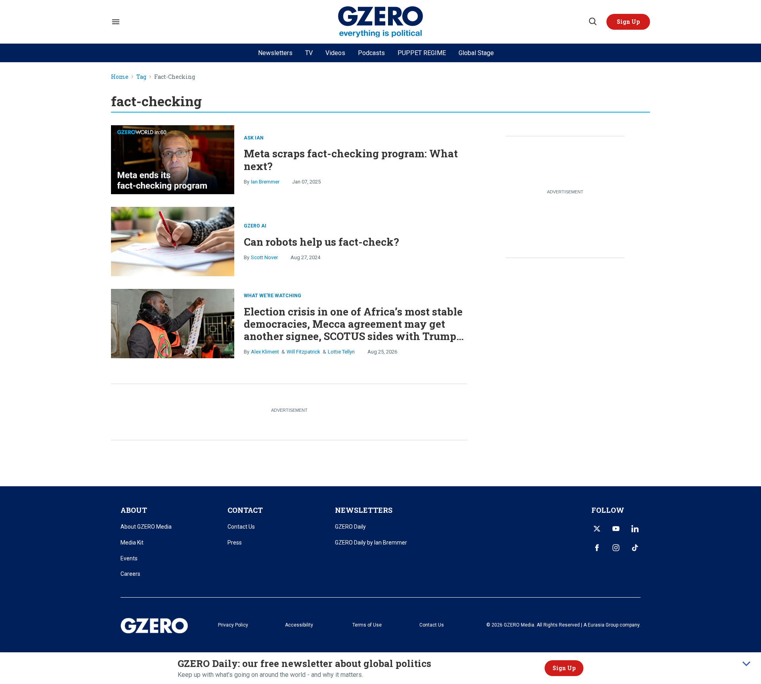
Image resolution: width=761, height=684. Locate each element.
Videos (335, 53)
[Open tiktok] (635, 547)
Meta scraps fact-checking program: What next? (351, 159)
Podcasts (371, 53)
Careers (130, 574)
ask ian (254, 138)
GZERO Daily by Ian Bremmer (371, 542)
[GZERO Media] (380, 22)
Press (235, 542)
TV (309, 53)
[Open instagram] (615, 547)
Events (129, 558)
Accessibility (299, 625)
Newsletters (275, 53)
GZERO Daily (350, 527)
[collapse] (746, 663)
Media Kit (131, 542)
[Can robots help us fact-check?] (172, 241)
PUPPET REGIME (422, 53)
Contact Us (241, 527)
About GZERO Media (146, 527)
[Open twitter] (596, 528)
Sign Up (564, 668)
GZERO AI (255, 226)
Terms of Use (367, 625)
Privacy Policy (233, 625)
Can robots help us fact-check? (321, 241)
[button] (628, 22)
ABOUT (133, 510)
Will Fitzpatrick (303, 352)
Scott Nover (264, 257)
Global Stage (476, 53)
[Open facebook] (596, 547)
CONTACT (245, 510)
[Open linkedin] (635, 528)
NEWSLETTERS (363, 510)
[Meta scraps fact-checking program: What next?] (172, 159)
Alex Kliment (265, 352)
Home (119, 77)
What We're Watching (272, 295)
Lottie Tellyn (341, 352)
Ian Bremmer (265, 182)
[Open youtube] (615, 528)
